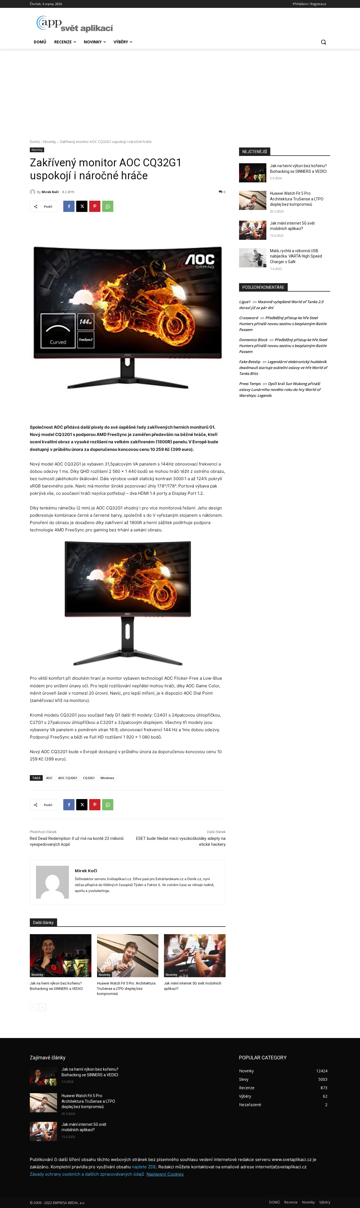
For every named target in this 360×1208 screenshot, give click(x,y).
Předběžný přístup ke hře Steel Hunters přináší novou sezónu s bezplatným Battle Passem (283, 323)
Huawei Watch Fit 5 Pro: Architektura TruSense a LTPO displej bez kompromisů (126, 988)
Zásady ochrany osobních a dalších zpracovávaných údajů (87, 1174)
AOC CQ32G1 (67, 778)
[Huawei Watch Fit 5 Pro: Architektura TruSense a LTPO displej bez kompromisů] (128, 955)
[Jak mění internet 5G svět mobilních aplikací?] (195, 955)
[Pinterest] (94, 206)
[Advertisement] (180, 91)
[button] (323, 42)
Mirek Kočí (50, 192)
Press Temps (249, 383)
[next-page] (42, 1007)
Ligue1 (244, 301)
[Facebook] (69, 206)
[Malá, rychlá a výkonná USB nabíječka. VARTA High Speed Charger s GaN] (252, 257)
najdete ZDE (144, 1166)
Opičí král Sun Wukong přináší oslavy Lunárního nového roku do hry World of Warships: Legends (279, 389)
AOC (49, 778)
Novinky (49, 141)
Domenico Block (253, 339)
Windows (107, 778)
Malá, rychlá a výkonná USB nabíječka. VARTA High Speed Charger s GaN (296, 256)
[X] (81, 206)
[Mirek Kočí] (33, 192)
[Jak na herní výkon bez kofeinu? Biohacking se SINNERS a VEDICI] (60, 955)
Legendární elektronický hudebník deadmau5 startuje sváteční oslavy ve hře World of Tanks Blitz (283, 367)
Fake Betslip (249, 361)
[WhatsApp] (107, 206)
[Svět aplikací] (75, 24)
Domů (35, 141)
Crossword (248, 317)
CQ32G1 (89, 778)
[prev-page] (33, 1007)
